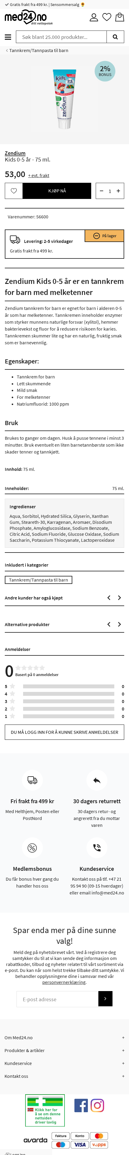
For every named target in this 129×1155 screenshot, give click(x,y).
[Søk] (115, 37)
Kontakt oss (16, 1076)
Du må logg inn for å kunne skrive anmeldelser (64, 732)
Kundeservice (18, 1063)
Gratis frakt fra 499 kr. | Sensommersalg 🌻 (47, 4)
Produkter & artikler (24, 1050)
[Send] (105, 998)
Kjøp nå (57, 191)
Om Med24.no (18, 1037)
